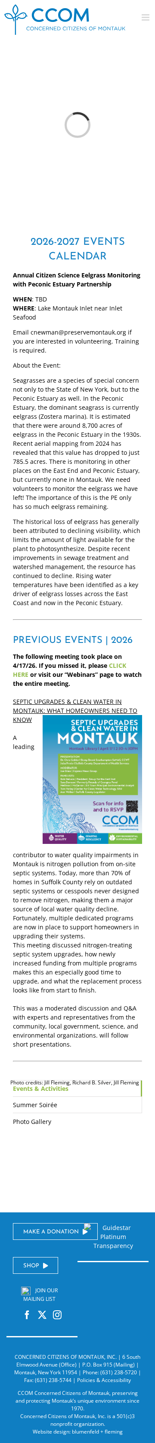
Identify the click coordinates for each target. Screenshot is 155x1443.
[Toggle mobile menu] (146, 17)
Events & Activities (40, 1088)
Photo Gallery (32, 1121)
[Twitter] (42, 1315)
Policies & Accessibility (104, 1380)
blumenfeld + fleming (97, 1431)
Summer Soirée (35, 1105)
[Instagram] (57, 1315)
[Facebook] (27, 1315)
